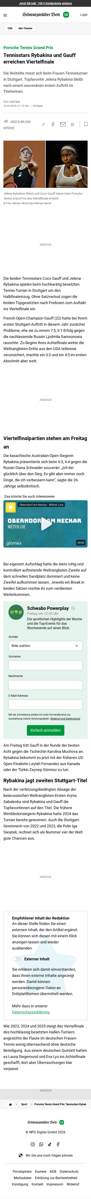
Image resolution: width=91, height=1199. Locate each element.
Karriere (40, 1172)
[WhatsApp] (41, 1144)
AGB (53, 1172)
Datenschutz (69, 1172)
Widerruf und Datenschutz (65, 718)
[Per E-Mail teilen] (63, 124)
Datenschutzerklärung (30, 1012)
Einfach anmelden (45, 730)
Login (84, 14)
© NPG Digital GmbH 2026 (45, 1132)
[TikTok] (49, 1144)
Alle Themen (25, 28)
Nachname (15, 676)
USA (10, 28)
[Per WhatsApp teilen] (72, 124)
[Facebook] (58, 1144)
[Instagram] (32, 1144)
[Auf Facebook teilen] (53, 124)
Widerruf (73, 1184)
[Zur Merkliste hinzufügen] (85, 124)
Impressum (55, 1184)
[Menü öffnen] (5, 15)
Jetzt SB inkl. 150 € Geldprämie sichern (45, 3)
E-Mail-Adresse (18, 695)
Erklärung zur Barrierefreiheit (56, 1178)
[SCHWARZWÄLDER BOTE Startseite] (45, 15)
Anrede (13, 636)
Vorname (14, 656)
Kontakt (37, 1184)
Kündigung (20, 1184)
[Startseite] (10, 1104)
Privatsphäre (22, 1172)
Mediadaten (23, 1178)
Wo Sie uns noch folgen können (49, 1155)
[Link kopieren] (43, 124)
